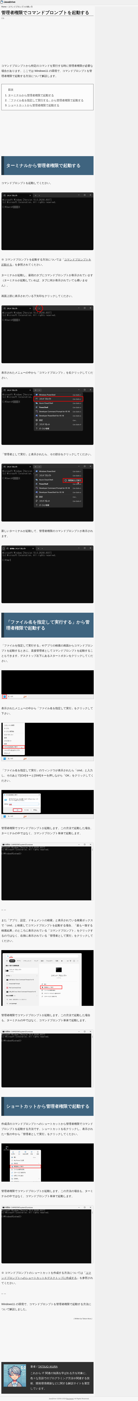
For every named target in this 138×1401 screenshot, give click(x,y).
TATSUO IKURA (48, 1366)
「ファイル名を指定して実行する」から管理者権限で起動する (46, 100)
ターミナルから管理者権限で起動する (31, 95)
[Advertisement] (47, 39)
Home (3, 7)
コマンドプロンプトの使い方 (20, 7)
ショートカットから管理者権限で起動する (33, 105)
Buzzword (70, 1399)
